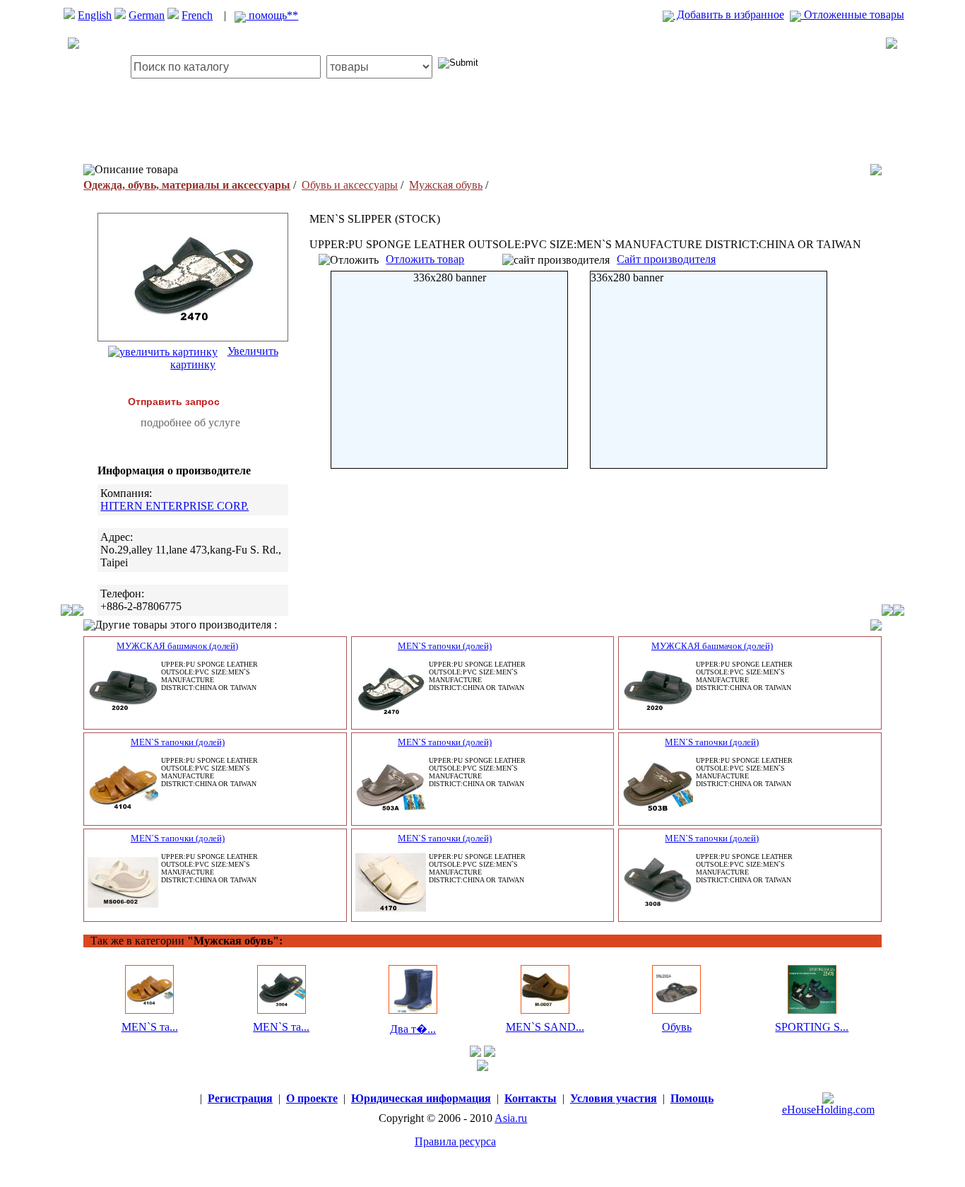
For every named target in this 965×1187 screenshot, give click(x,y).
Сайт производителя (666, 259)
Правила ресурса (455, 1141)
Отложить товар (425, 259)
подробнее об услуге (190, 422)
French (197, 15)
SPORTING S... (811, 1027)
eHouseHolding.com (828, 1110)
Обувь (677, 1027)
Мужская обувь (445, 185)
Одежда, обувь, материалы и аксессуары (186, 185)
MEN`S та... (150, 1027)
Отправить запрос (174, 401)
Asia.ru (511, 1118)
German (147, 15)
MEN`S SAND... (545, 1027)
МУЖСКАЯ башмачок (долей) (177, 646)
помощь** (272, 15)
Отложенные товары (852, 14)
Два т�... (413, 1029)
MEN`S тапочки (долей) (445, 646)
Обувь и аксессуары (350, 185)
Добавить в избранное (729, 14)
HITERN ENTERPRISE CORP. (174, 506)
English (95, 15)
